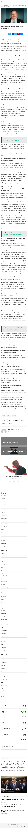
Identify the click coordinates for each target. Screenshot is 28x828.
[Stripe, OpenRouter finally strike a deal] (14, 784)
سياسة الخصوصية (9, 826)
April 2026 (3, 507)
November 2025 (4, 521)
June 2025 (3, 535)
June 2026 (3, 501)
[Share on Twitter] (15, 34)
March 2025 (3, 543)
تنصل (25, 826)
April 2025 (3, 540)
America (4, 413)
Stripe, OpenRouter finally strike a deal (11, 789)
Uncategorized (4, 558)
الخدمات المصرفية (4, 572)
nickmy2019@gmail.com (10, 29)
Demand (14, 413)
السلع (2, 578)
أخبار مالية (6, 5)
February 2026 (4, 512)
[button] (2, 470)
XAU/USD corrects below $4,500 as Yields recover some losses (13, 800)
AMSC (9, 413)
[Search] (26, 1)
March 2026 (3, 509)
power (8, 415)
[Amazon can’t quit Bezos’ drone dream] (14, 466)
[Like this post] (9, 34)
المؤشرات (3, 584)
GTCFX (2, 556)
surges (14, 415)
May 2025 (3, 537)
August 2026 (3, 495)
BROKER (2, 553)
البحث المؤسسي (4, 570)
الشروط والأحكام (18, 826)
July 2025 (3, 532)
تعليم (2, 589)
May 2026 (3, 504)
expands (20, 413)
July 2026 (3, 498)
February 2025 (4, 546)
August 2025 (3, 529)
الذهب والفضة (4, 575)
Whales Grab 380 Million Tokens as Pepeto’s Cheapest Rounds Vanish (12, 811)
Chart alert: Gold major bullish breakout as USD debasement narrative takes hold (11, 805)
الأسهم (2, 567)
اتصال (3, 826)
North (3, 415)
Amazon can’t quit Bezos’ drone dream (14, 476)
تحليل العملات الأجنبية (5, 587)
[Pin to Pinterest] (18, 34)
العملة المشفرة (4, 581)
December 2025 (4, 518)
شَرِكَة (2, 592)
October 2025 (4, 523)
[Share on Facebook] (13, 34)
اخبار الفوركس (4, 564)
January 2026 (4, 515)
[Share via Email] (21, 34)
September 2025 (4, 526)
